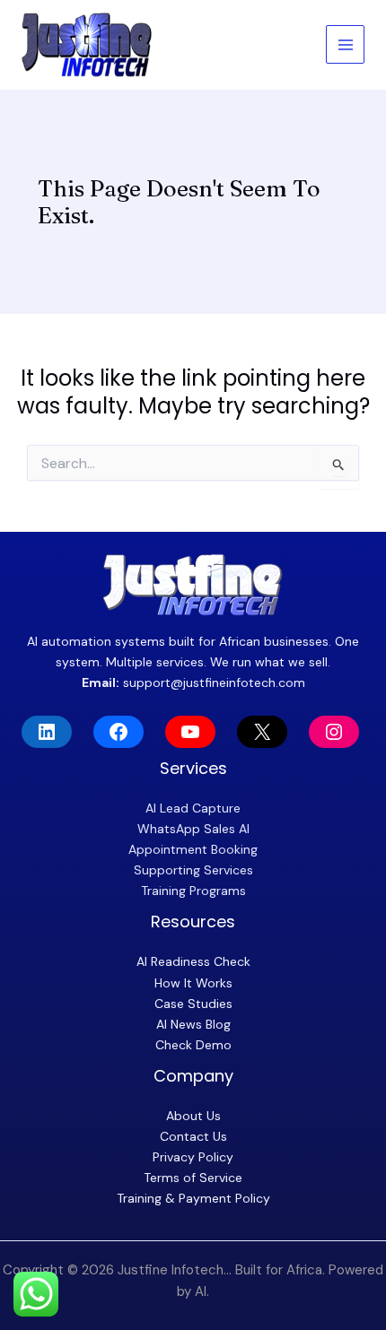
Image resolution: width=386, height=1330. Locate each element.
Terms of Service (193, 1177)
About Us (193, 1116)
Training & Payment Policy (193, 1198)
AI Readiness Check (193, 961)
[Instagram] (334, 732)
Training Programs (193, 890)
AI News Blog (193, 1024)
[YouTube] (190, 732)
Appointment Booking (193, 849)
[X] (262, 732)
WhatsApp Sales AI (193, 829)
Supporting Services (193, 870)
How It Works (193, 983)
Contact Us (193, 1136)
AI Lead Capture (193, 808)
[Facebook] (118, 732)
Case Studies (193, 1003)
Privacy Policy (193, 1157)
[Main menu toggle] (345, 44)
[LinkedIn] (47, 732)
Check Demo (193, 1045)
